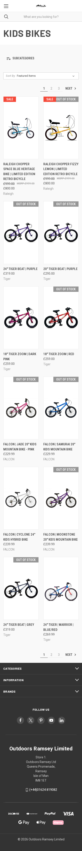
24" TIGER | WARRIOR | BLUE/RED (58, 627)
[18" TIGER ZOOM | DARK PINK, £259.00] (21, 317)
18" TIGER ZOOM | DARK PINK (19, 356)
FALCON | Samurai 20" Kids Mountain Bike (59, 446)
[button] (41, 59)
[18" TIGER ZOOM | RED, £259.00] (61, 317)
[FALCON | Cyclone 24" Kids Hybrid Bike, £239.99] (21, 498)
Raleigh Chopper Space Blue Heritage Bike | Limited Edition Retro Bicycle (19, 171)
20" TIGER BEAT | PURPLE (60, 269)
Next (69, 88)
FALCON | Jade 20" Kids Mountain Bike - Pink (20, 446)
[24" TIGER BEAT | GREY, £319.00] (21, 588)
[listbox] (46, 76)
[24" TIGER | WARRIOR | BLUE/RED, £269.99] (61, 588)
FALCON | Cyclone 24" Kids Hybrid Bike (19, 537)
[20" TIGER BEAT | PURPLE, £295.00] (61, 232)
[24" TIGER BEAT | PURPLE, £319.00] (21, 232)
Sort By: (11, 75)
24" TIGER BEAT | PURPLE (20, 269)
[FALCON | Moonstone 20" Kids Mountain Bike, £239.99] (61, 498)
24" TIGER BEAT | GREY (18, 625)
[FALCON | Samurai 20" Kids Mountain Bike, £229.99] (61, 408)
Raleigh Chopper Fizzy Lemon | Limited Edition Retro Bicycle (61, 169)
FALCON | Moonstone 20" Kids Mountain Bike (60, 537)
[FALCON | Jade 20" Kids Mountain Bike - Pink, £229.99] (21, 408)
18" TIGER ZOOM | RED (58, 354)
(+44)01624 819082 (43, 790)
